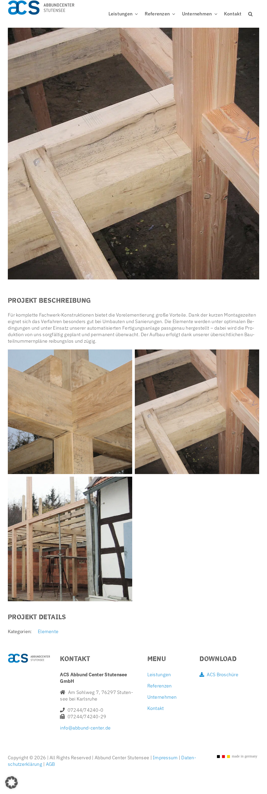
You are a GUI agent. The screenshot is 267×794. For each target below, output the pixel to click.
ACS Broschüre (222, 675)
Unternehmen (162, 697)
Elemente (48, 631)
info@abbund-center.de (85, 728)
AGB (50, 764)
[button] (250, 14)
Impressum (165, 758)
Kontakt (155, 708)
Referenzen (159, 686)
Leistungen (159, 675)
